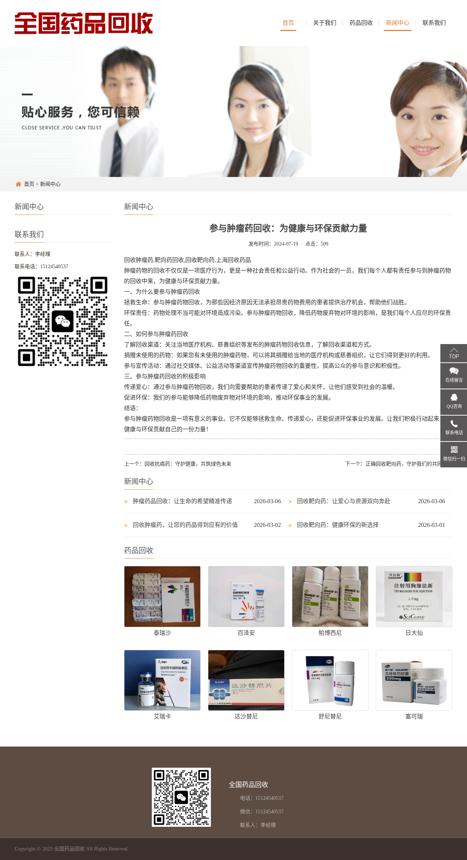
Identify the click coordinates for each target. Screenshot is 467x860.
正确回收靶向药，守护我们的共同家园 (409, 464)
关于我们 (324, 23)
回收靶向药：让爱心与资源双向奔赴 (343, 501)
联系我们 (434, 23)
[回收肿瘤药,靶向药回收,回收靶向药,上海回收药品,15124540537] (84, 23)
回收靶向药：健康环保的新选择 (338, 525)
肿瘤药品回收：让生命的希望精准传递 (182, 501)
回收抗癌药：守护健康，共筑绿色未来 (187, 464)
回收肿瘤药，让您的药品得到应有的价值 (185, 525)
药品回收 (361, 23)
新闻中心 (397, 23)
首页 (288, 23)
